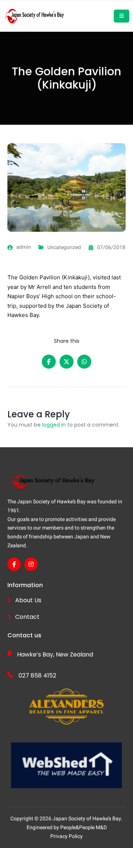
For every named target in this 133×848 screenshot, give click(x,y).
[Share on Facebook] (49, 362)
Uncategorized (64, 247)
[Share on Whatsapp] (84, 362)
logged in (54, 424)
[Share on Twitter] (66, 362)
